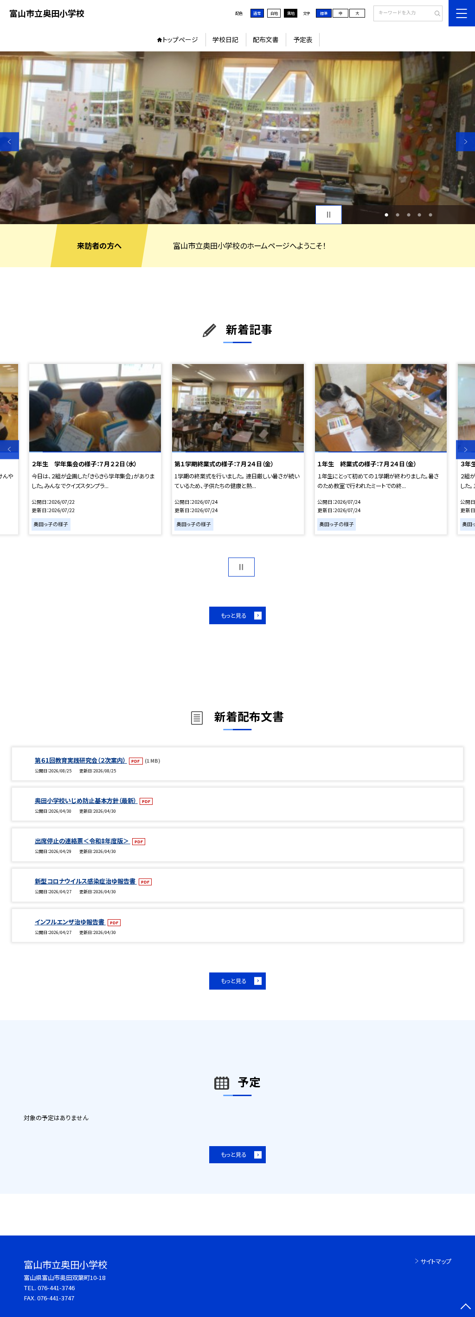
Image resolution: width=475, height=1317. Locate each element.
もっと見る (233, 615)
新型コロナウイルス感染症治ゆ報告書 (86, 881)
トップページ (180, 39)
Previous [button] (9, 141)
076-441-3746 (56, 1287)
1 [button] (386, 215)
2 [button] (397, 215)
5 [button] (430, 215)
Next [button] (465, 141)
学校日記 (225, 39)
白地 (274, 13)
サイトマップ (435, 1261)
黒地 (291, 13)
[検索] (434, 14)
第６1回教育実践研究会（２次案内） (81, 760)
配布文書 (266, 39)
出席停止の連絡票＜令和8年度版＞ (82, 840)
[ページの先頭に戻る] (465, 1307)
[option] (237, 137)
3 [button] (409, 215)
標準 (323, 13)
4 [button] (419, 215)
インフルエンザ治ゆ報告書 (70, 921)
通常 (257, 13)
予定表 (303, 39)
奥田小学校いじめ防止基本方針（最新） (86, 800)
